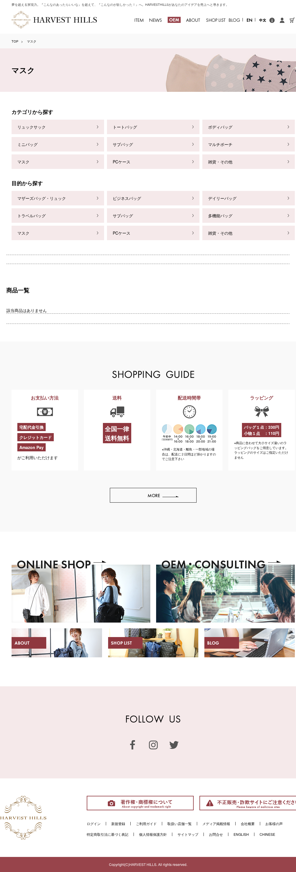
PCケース (121, 162)
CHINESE (267, 834)
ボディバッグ (220, 127)
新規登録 (118, 823)
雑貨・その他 (220, 162)
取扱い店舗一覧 (179, 823)
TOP (15, 41)
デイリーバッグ (222, 198)
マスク (23, 162)
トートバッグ (125, 127)
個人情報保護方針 (153, 834)
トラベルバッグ (31, 215)
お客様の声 (274, 823)
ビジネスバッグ (127, 198)
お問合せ (216, 834)
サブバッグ (123, 144)
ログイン (94, 823)
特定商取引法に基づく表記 (107, 834)
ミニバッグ (27, 144)
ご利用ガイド (146, 823)
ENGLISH (241, 834)
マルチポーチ (220, 144)
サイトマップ (187, 834)
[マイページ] (282, 19)
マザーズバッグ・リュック (41, 198)
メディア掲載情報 (216, 823)
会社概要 (248, 823)
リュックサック (31, 127)
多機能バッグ (220, 215)
